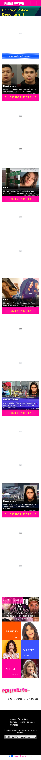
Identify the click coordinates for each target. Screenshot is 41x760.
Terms (22, 722)
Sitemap (31, 722)
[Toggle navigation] (33, 3)
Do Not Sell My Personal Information (20, 737)
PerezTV (20, 698)
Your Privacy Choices (23, 756)
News (9, 698)
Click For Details (20, 97)
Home (6, 56)
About (13, 719)
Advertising (23, 719)
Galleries (33, 698)
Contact (14, 725)
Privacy (13, 722)
